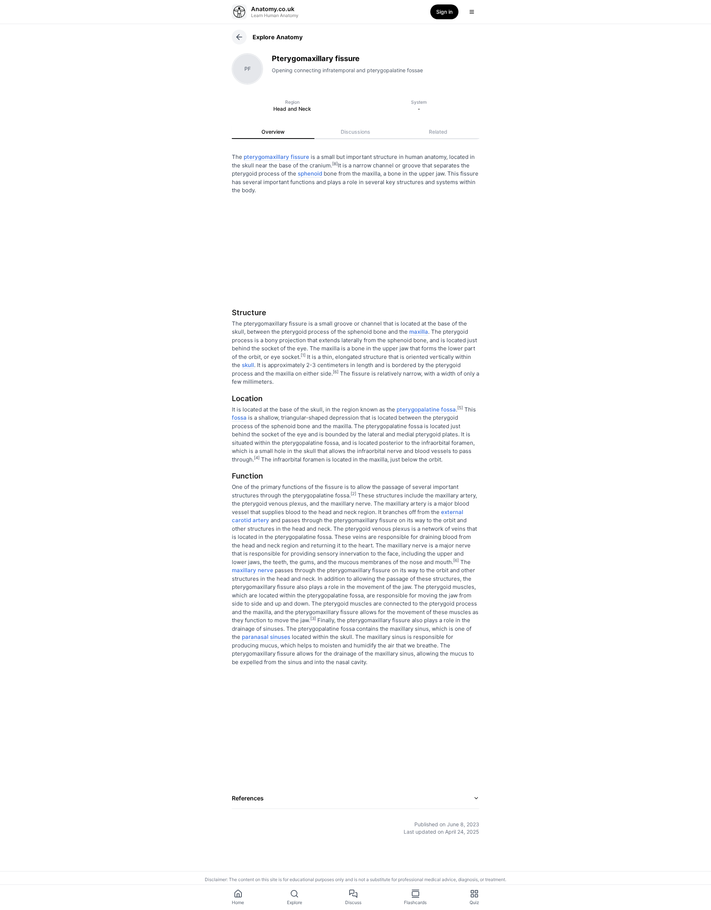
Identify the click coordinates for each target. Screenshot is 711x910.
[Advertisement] (355, 248)
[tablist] (355, 131)
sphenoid (310, 173)
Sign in (444, 12)
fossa (239, 417)
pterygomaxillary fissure (276, 156)
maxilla (418, 331)
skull (248, 365)
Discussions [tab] (355, 132)
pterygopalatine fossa (426, 409)
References (248, 798)
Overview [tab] (273, 132)
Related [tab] (438, 132)
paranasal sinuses (266, 636)
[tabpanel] (355, 489)
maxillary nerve (252, 570)
